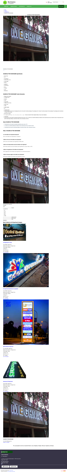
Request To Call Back (6, 442)
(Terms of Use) (11, 470)
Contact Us (29, 6)
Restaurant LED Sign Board (8, 381)
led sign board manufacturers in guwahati (10, 288)
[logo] (5, 4)
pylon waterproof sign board (8, 346)
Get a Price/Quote (5, 252)
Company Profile (13, 6)
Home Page (6, 6)
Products (5, 10)
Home (5, 9)
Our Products (22, 6)
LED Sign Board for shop (7, 242)
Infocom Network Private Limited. (11, 471)
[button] (28, 124)
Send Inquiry (61, 6)
